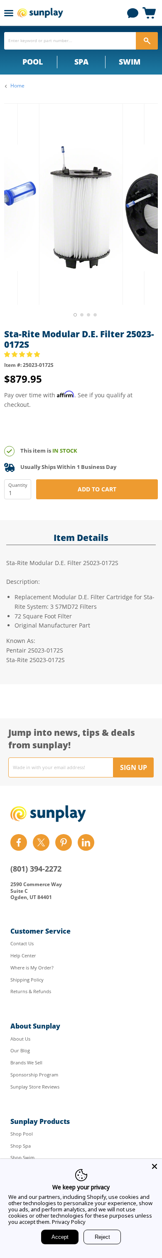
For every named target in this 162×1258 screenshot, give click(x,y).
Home (17, 86)
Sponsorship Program (34, 1074)
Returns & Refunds (30, 991)
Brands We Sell (26, 1062)
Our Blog (20, 1050)
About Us (20, 1039)
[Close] (154, 1166)
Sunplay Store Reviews (34, 1087)
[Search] (147, 41)
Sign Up (133, 767)
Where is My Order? (32, 967)
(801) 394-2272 (35, 869)
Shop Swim (22, 1157)
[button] (23, 354)
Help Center (23, 955)
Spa (81, 62)
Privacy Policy (69, 1222)
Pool (32, 62)
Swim (129, 62)
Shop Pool (21, 1134)
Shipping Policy (27, 980)
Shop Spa (20, 1146)
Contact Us (22, 943)
